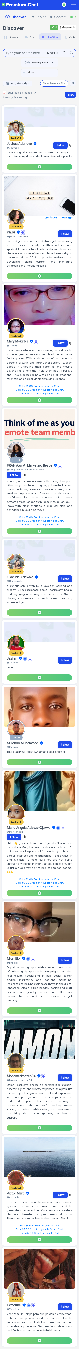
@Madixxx (12, 746)
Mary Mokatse (18, 341)
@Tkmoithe (13, 1309)
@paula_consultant (18, 236)
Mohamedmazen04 (21, 1076)
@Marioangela (15, 831)
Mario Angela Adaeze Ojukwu (29, 828)
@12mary (12, 345)
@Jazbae (12, 662)
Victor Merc (16, 1193)
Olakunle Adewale (20, 577)
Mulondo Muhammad (23, 743)
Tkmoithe (14, 1305)
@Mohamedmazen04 (19, 1080)
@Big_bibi (12, 962)
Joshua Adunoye (20, 144)
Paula (11, 232)
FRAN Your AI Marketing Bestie (30, 466)
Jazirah (12, 659)
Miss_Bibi (14, 959)
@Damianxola (14, 580)
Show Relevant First (54, 83)
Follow (70, 94)
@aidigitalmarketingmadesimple (25, 469)
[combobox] (39, 73)
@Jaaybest (13, 147)
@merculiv (13, 1197)
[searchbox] (45, 72)
